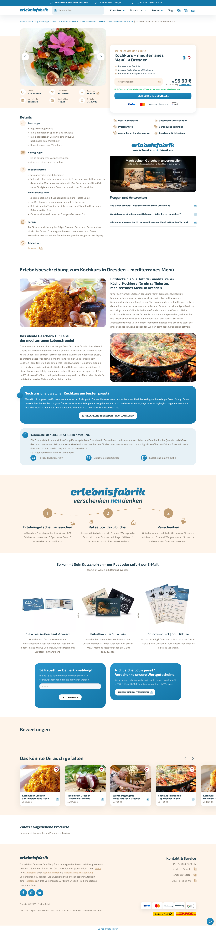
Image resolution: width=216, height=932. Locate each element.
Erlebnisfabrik (26, 21)
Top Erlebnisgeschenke (46, 21)
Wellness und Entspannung (78, 872)
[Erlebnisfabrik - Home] (34, 10)
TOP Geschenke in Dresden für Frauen (115, 21)
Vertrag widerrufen (108, 928)
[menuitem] (170, 10)
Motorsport (30, 872)
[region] (108, 2)
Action (98, 868)
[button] (56, 80)
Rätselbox (30, 880)
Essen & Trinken (51, 872)
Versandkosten (185, 85)
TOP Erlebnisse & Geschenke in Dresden (77, 21)
